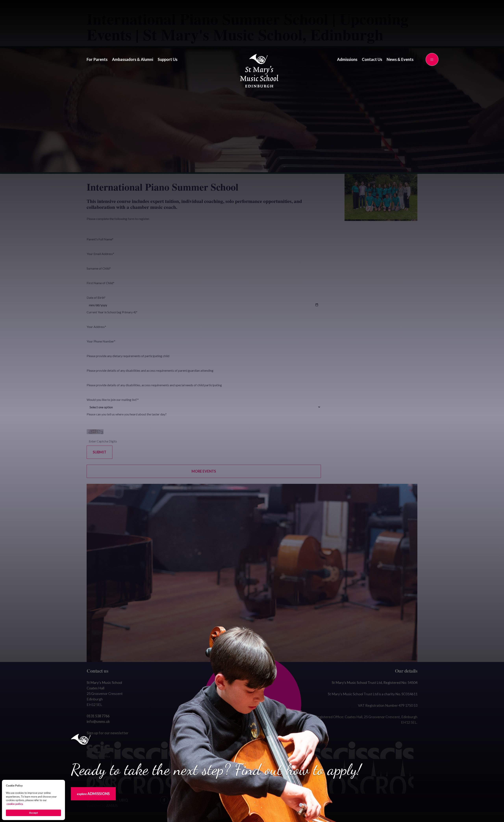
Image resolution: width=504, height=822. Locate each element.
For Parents (97, 59)
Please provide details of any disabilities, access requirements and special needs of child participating (154, 385)
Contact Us (372, 59)
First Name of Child (100, 283)
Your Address (96, 327)
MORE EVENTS (204, 471)
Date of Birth (96, 297)
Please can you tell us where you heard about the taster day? (127, 414)
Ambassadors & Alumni (132, 59)
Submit (99, 452)
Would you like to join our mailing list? (113, 399)
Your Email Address (100, 254)
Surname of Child (99, 268)
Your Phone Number (101, 341)
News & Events (400, 59)
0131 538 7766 (98, 716)
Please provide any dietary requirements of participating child (128, 356)
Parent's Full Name (100, 239)
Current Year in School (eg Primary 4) (112, 312)
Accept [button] (33, 812)
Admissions (347, 59)
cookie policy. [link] (14, 803)
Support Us (167, 59)
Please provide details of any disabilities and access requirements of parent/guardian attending (150, 370)
